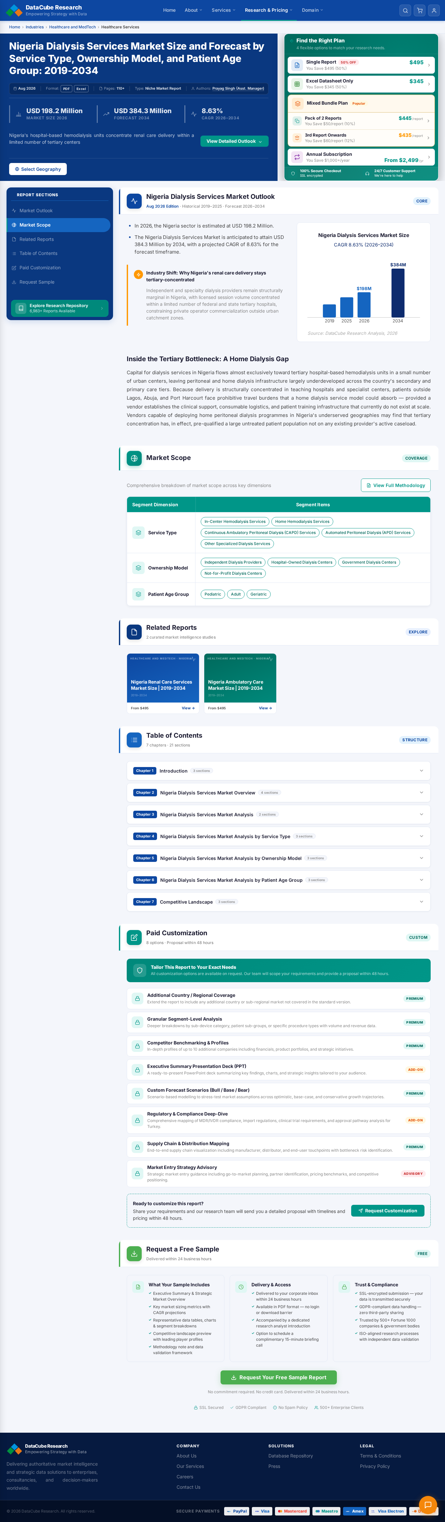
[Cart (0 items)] (419, 10)
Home (169, 10)
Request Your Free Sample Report (282, 1377)
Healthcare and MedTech (72, 26)
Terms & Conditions (380, 1455)
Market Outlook (36, 210)
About (191, 10)
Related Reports (37, 239)
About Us (186, 1455)
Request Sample (37, 282)
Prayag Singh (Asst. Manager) (238, 88)
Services (221, 10)
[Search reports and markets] (405, 10)
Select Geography (41, 169)
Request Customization (391, 1210)
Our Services (190, 1466)
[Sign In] (434, 10)
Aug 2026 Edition (162, 206)
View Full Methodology (399, 485)
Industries (35, 26)
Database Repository (290, 1455)
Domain (310, 10)
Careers (185, 1476)
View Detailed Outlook (231, 141)
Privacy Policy (375, 1466)
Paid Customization (40, 267)
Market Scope (35, 225)
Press (274, 1466)
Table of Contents (38, 253)
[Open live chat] (428, 1505)
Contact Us (188, 1487)
